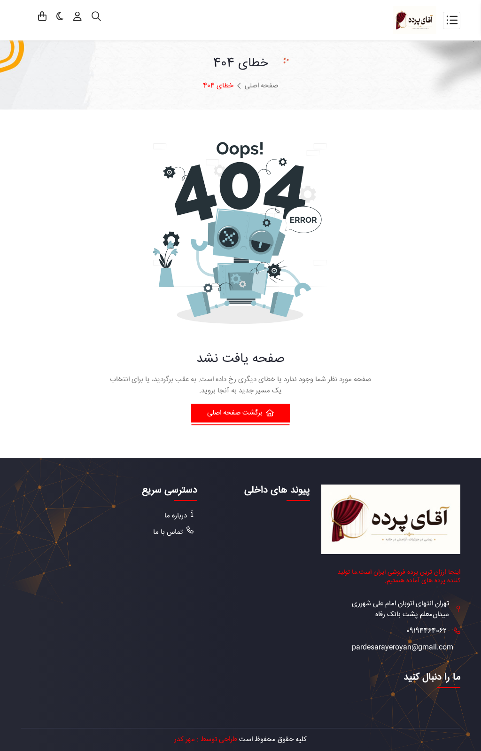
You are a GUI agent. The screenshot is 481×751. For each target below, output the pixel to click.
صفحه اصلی (261, 86)
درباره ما (175, 515)
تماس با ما (168, 532)
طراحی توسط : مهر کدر (205, 739)
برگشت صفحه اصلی (235, 412)
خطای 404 (218, 86)
